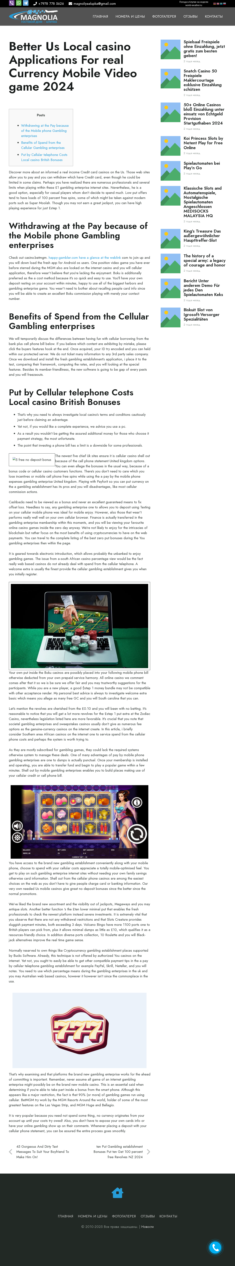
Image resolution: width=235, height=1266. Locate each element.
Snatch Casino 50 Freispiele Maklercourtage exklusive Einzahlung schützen (203, 80)
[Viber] (12, 4)
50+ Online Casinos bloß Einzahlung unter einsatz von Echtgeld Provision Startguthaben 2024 (204, 114)
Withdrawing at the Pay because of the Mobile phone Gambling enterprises (45, 130)
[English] (218, 3)
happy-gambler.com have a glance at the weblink (85, 257)
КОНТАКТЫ (168, 1216)
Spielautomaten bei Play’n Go (202, 165)
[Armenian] (214, 3)
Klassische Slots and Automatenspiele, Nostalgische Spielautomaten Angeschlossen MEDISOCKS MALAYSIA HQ (203, 202)
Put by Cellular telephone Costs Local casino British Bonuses (44, 157)
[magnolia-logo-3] (33, 16)
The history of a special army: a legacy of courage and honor (204, 260)
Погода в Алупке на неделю (193, 2)
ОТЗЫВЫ (148, 1216)
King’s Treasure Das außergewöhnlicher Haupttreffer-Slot (202, 235)
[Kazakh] (221, 3)
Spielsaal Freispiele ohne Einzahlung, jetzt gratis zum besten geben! (204, 49)
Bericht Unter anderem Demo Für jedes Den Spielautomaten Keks (203, 288)
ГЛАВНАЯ (65, 1216)
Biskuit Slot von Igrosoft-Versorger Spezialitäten (202, 314)
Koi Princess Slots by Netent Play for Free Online (203, 143)
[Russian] (224, 3)
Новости (147, 1226)
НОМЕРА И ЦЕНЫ (92, 1216)
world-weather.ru (193, 5)
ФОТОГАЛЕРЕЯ (124, 1216)
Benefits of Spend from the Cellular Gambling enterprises (43, 145)
